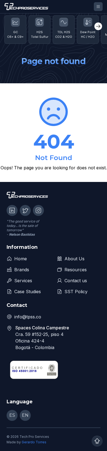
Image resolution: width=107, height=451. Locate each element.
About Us (74, 258)
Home (20, 258)
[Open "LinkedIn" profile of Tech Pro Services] (12, 210)
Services (23, 280)
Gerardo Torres (34, 442)
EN (25, 415)
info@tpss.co (27, 316)
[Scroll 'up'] (97, 441)
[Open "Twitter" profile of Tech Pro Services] (25, 210)
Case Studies (27, 291)
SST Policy (76, 291)
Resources (75, 269)
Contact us (75, 280)
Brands (21, 269)
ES (12, 415)
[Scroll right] (98, 26)
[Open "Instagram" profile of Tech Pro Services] (38, 210)
